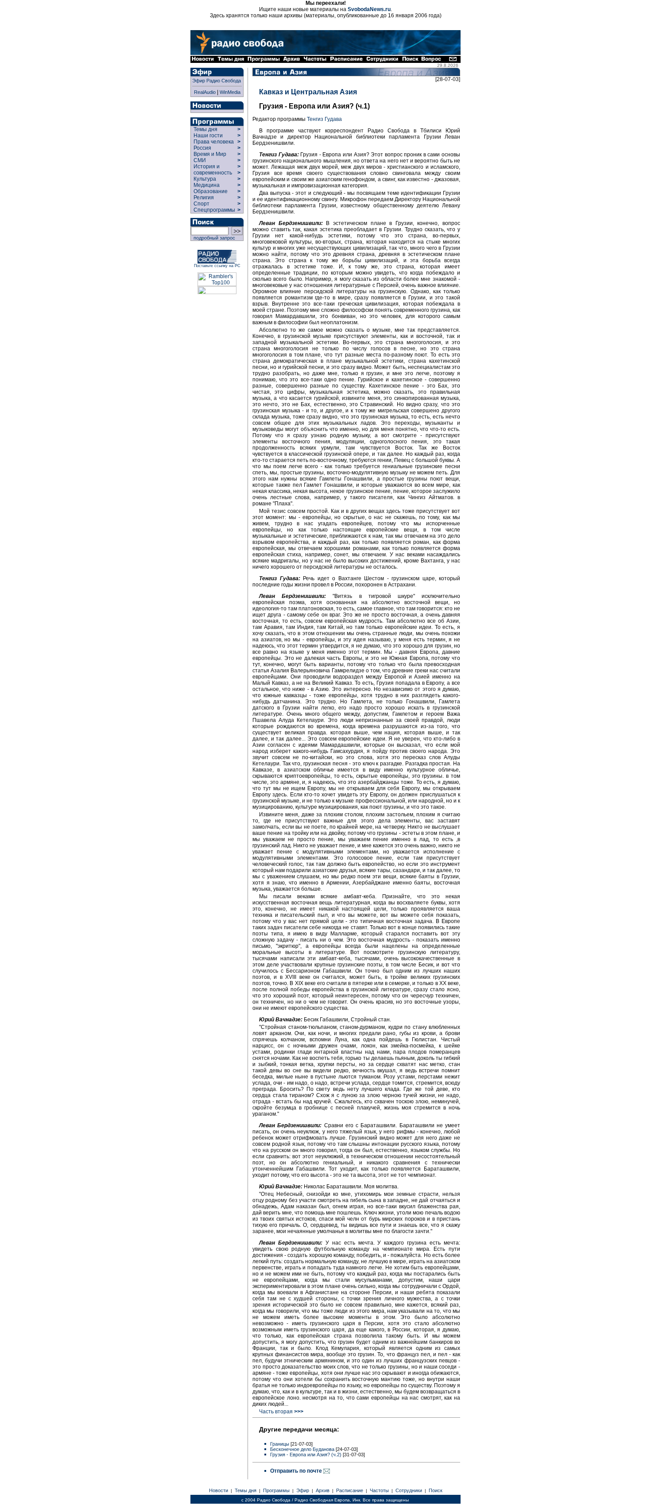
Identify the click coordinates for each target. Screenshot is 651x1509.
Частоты (379, 1490)
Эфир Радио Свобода (216, 80)
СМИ (200, 160)
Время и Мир (210, 154)
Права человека (213, 142)
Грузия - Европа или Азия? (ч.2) (305, 1454)
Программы (276, 1490)
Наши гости (208, 135)
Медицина (206, 185)
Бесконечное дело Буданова (302, 1449)
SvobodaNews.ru (369, 9)
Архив (322, 1490)
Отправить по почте (296, 1471)
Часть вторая (281, 1411)
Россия (202, 148)
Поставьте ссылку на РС (217, 266)
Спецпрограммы (213, 210)
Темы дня (205, 129)
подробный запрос (213, 238)
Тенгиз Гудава (324, 119)
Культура (205, 179)
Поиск (435, 1490)
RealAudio (205, 92)
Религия (204, 197)
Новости (218, 1490)
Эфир (302, 1490)
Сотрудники (408, 1490)
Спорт (201, 204)
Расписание (349, 1490)
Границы (279, 1444)
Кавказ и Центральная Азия (308, 92)
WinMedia (230, 92)
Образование (210, 191)
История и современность (213, 169)
